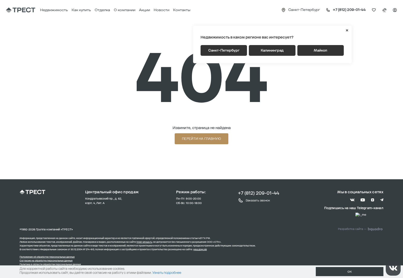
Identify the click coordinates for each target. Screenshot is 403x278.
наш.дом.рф (200, 249)
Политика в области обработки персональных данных (50, 264)
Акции (144, 10)
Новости (161, 10)
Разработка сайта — (352, 229)
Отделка (102, 10)
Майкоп (320, 50)
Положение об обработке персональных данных (47, 257)
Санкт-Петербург (224, 50)
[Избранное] (374, 10)
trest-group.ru (144, 242)
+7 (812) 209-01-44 (258, 193)
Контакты (181, 10)
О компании (124, 10)
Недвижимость (54, 10)
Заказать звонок (258, 200)
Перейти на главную (201, 139)
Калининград (272, 50)
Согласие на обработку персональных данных (46, 260)
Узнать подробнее (166, 273)
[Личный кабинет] (395, 10)
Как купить (81, 10)
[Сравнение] (384, 10)
